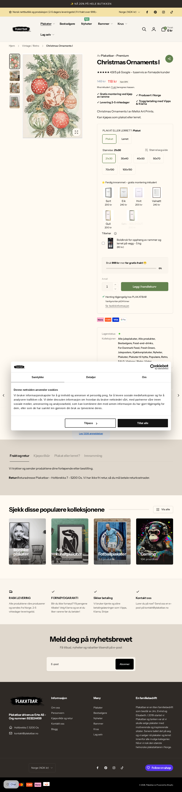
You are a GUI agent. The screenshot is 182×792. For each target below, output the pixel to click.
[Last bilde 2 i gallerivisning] (15, 76)
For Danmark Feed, (129, 347)
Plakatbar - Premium (113, 55)
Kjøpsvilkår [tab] (42, 456)
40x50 (140, 158)
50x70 (156, 158)
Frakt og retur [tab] (19, 456)
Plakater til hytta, (138, 357)
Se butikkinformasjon (117, 306)
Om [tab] (144, 377)
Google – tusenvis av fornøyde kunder (145, 72)
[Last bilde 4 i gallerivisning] (15, 101)
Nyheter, (158, 352)
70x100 (110, 169)
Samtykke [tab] (38, 377)
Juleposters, (125, 352)
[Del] (169, 59)
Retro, (164, 357)
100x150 (127, 169)
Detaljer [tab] (91, 377)
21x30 (109, 158)
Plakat (109, 139)
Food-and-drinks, (143, 343)
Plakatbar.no (151, 785)
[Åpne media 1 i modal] (52, 96)
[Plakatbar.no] (26, 705)
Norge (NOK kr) (127, 12)
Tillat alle (142, 423)
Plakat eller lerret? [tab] (67, 456)
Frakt (113, 87)
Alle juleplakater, (128, 338)
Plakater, (123, 357)
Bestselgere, (125, 343)
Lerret (125, 139)
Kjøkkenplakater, (142, 352)
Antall (105, 279)
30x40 (124, 158)
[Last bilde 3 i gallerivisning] (15, 88)
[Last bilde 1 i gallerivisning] (15, 61)
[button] (47, 23)
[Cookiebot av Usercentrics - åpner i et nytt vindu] (152, 367)
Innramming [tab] (93, 456)
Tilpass (88, 423)
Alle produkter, (147, 338)
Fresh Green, (148, 347)
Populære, (155, 357)
